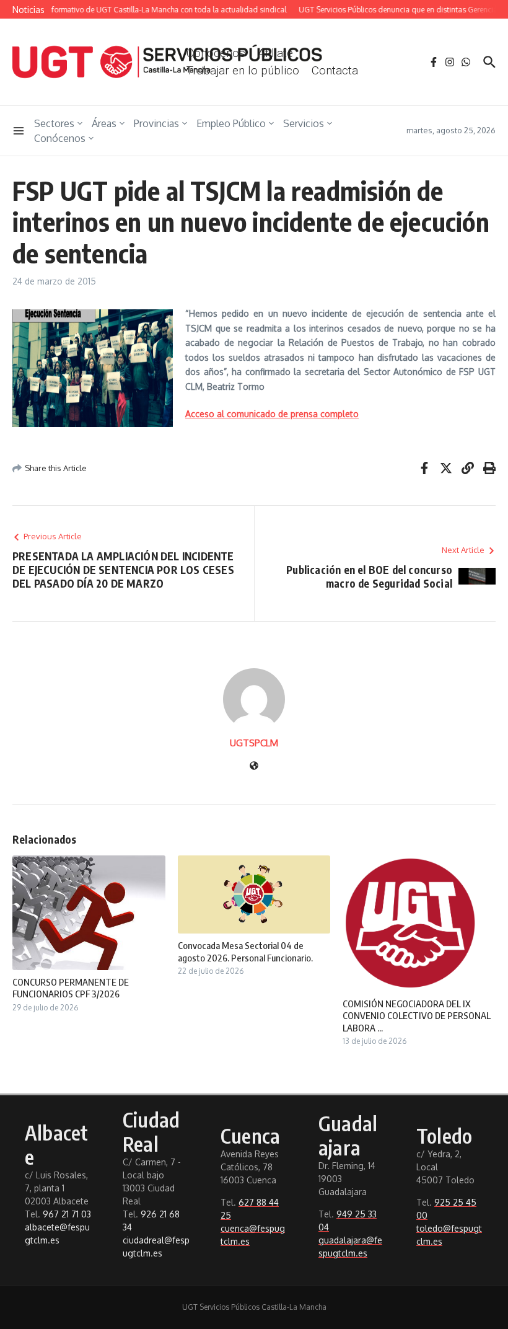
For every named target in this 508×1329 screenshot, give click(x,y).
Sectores (54, 123)
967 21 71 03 (67, 1214)
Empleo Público (231, 123)
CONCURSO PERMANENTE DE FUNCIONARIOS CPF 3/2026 (70, 988)
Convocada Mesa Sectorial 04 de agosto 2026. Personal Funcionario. (245, 951)
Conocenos (215, 53)
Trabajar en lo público (242, 70)
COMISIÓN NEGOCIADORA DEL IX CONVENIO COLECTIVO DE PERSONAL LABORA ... (417, 1015)
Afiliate (275, 53)
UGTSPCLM (254, 743)
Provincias (156, 123)
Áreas (104, 123)
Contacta (335, 70)
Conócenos (59, 138)
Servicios (303, 123)
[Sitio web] (254, 766)
